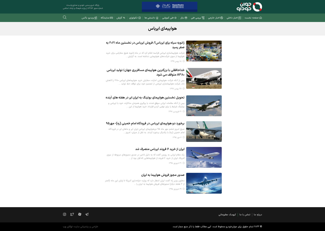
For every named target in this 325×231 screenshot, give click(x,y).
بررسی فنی (196, 18)
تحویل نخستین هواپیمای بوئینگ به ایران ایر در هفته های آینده (145, 97)
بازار (182, 18)
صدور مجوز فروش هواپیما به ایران (163, 175)
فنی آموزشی (168, 18)
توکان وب (68, 226)
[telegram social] (88, 214)
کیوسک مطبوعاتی (227, 214)
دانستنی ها (150, 18)
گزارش (119, 18)
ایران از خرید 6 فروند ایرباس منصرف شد (160, 149)
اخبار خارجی (214, 18)
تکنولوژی (133, 18)
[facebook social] (81, 214)
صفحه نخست (252, 18)
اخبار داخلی (232, 18)
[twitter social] (73, 214)
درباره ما (258, 214)
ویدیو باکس (88, 18)
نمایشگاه (105, 18)
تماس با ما (245, 214)
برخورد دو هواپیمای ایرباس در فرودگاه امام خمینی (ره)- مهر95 (145, 123)
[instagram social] (66, 214)
